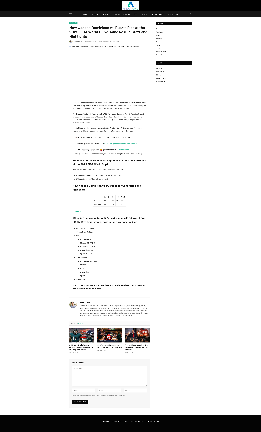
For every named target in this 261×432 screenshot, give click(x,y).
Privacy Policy (161, 78)
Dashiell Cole (79, 41)
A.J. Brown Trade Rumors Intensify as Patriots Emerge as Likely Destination (81, 347)
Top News (95, 14)
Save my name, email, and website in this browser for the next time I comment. (99, 396)
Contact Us (173, 14)
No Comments (104, 41)
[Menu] (70, 14)
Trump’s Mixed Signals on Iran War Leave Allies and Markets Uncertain (136, 347)
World (105, 14)
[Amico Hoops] (130, 5)
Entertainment (157, 14)
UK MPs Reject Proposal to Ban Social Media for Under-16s (109, 346)
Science (126, 14)
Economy (116, 14)
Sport (144, 14)
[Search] (191, 14)
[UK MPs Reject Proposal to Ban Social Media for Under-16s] (109, 335)
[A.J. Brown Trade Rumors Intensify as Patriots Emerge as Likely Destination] (81, 335)
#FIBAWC (108, 144)
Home (85, 14)
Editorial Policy (161, 81)
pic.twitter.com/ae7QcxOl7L (125, 144)
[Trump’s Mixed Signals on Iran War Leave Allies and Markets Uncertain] (137, 335)
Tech (136, 14)
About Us (159, 68)
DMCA (158, 75)
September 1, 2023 (126, 150)
